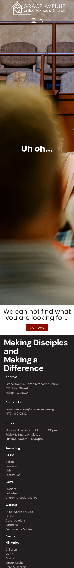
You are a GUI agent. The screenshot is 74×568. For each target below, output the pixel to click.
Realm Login (14, 448)
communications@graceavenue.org (30, 409)
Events (10, 536)
